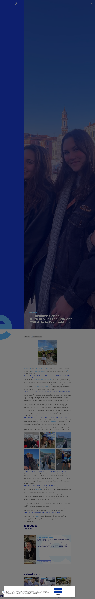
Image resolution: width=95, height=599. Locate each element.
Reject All (58, 591)
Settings (58, 594)
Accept (58, 589)
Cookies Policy (36, 593)
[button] (3, 592)
